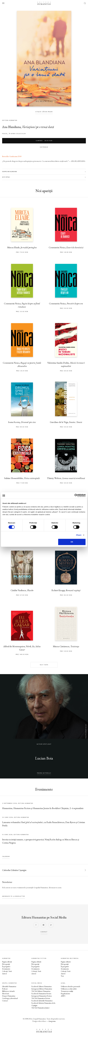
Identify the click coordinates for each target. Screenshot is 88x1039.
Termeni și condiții (67, 991)
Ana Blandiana (11, 127)
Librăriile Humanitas (9, 986)
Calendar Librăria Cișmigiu (14, 870)
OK (72, 542)
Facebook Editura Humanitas (41, 986)
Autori (4, 973)
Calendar (6, 856)
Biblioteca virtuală (8, 991)
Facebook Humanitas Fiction (41, 993)
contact (44, 932)
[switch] (33, 527)
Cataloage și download (10, 998)
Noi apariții (6, 964)
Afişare (78, 535)
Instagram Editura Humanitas (41, 989)
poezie (4, 133)
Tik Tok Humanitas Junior (40, 1008)
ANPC (63, 996)
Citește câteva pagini (44, 111)
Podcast (5, 989)
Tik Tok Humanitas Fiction (40, 998)
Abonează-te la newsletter (13, 896)
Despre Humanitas (8, 996)
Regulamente (65, 993)
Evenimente (6, 969)
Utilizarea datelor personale (70, 986)
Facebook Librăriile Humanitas (41, 1001)
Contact (5, 1001)
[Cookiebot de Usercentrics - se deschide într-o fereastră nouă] (76, 495)
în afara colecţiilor (17, 133)
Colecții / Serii (7, 971)
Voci (62, 976)
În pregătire (6, 966)
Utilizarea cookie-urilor (69, 989)
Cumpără (44, 140)
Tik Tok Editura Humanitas (40, 991)
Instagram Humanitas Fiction (41, 996)
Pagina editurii (7, 962)
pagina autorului (44, 773)
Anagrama (52, 1021)
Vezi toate (44, 664)
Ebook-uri (5, 993)
